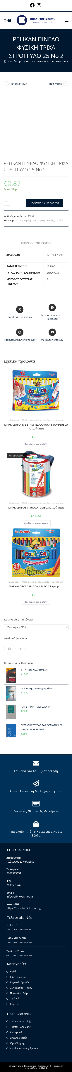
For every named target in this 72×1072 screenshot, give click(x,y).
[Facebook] (9, 649)
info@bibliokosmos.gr (19, 896)
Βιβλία (13, 971)
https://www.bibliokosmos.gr (24, 908)
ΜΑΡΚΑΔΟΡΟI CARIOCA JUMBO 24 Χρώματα (36, 586)
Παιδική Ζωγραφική (53, 420)
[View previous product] (6, 83)
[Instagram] (21, 649)
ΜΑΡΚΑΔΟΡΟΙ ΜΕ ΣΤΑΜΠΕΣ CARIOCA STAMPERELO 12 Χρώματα (36, 426)
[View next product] (65, 83)
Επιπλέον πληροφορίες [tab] (36, 243)
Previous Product (18, 83)
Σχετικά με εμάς (18, 1037)
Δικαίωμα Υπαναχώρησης (24, 1048)
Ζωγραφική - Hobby (43, 220)
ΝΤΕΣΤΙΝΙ (12, 925)
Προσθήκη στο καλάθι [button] (36, 443)
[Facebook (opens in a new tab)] (33, 5)
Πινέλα (59, 220)
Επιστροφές (16, 1032)
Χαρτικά (14, 1004)
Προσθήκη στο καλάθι (44, 202)
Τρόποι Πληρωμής (20, 1026)
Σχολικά (14, 998)
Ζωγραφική (24, 220)
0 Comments (26, 929)
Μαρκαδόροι (36, 420)
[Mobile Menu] (66, 20)
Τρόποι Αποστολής (20, 1021)
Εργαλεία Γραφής (19, 982)
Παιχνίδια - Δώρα (19, 993)
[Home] (5, 61)
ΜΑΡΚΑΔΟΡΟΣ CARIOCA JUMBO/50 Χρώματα (36, 507)
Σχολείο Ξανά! (15, 951)
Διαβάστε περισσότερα (36, 523)
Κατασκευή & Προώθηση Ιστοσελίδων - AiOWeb (44, 1067)
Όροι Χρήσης (17, 1043)
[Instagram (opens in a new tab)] (39, 5)
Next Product (55, 83)
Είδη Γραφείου (18, 977)
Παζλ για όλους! (16, 938)
